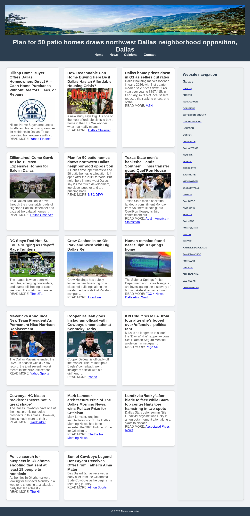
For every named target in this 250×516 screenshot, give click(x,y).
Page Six (152, 347)
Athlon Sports (97, 487)
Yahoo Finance (40, 139)
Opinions (131, 54)
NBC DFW (95, 194)
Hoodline (94, 297)
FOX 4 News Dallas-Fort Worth (144, 295)
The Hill (35, 491)
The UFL (36, 293)
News (114, 54)
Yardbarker (38, 422)
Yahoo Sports (39, 373)
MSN (149, 105)
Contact (149, 54)
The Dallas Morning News (85, 436)
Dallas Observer (99, 130)
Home (99, 54)
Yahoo (92, 377)
